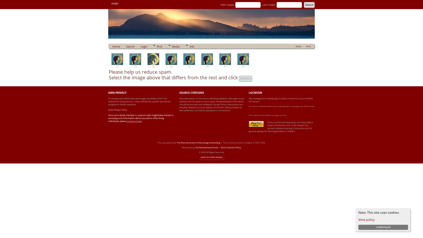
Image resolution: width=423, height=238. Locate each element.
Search (130, 46)
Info (192, 46)
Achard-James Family (256, 117)
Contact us (236, 107)
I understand (383, 227)
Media (176, 46)
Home (114, 3)
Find (159, 46)
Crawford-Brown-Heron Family (276, 117)
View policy (366, 220)
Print (308, 46)
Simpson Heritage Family (297, 117)
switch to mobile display (211, 157)
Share (298, 46)
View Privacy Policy (117, 109)
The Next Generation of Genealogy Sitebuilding (198, 142)
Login (144, 46)
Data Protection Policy (231, 147)
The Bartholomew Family (206, 147)
